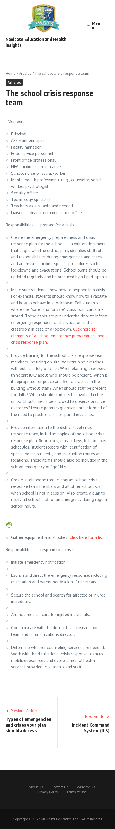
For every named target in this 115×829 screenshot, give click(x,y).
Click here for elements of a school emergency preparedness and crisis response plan (57, 336)
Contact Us (59, 787)
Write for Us (86, 787)
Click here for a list (86, 537)
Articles (25, 73)
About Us (36, 787)
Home (11, 73)
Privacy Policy (47, 792)
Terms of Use (76, 792)
